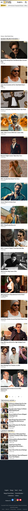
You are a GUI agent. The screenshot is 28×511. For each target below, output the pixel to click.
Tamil (16, 490)
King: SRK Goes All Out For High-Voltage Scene (13, 342)
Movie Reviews (19, 493)
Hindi (20, 490)
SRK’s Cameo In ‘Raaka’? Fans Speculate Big (12, 248)
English (19, 2)
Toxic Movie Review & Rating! (18, 450)
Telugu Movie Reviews (22, 505)
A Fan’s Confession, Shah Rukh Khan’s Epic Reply (13, 109)
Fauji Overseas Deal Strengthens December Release (16, 446)
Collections (11, 495)
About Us (7, 509)
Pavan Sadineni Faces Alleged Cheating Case (18, 415)
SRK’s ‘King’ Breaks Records (8, 225)
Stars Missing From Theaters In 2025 (10, 365)
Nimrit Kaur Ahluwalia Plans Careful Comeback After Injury (18, 434)
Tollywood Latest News (13, 505)
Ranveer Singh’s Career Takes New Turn (11, 155)
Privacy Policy (13, 509)
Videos (17, 495)
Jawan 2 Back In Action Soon (8, 202)
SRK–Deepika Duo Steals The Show (10, 178)
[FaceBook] (12, 500)
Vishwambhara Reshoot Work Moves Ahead (18, 440)
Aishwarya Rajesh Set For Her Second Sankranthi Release (18, 404)
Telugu (11, 490)
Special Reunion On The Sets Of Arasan (17, 425)
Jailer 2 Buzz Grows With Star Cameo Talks (12, 132)
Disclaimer (19, 509)
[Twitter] (15, 500)
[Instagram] (18, 500)
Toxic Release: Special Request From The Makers (18, 456)
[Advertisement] (14, 21)
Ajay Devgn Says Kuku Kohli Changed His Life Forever (17, 420)
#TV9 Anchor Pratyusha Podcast (15, 5)
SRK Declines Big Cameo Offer (9, 271)
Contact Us (25, 509)
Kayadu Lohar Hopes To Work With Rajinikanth (18, 409)
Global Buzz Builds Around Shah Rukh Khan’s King (14, 319)
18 (18, 396)
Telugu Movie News (9, 493)
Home (2, 36)
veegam (16, 507)
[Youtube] (20, 500)
